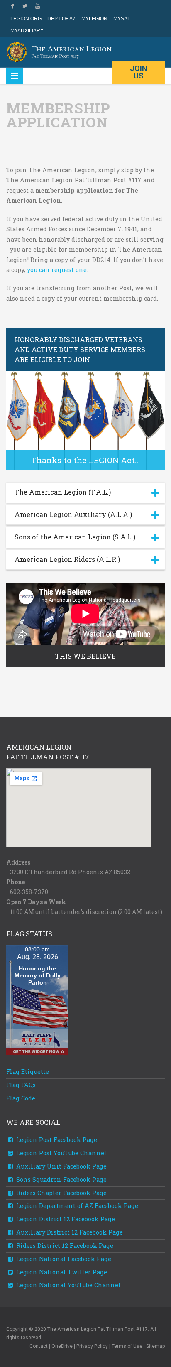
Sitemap (155, 1346)
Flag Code (20, 1098)
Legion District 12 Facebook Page (65, 1219)
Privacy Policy (92, 1346)
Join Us (138, 72)
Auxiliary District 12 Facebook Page (69, 1232)
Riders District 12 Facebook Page (64, 1245)
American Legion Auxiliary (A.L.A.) (73, 514)
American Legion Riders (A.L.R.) (67, 559)
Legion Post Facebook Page (56, 1140)
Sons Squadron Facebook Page (61, 1179)
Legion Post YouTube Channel (61, 1153)
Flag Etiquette (27, 1071)
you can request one (57, 270)
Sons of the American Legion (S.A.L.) (75, 536)
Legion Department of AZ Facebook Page (76, 1206)
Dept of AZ (61, 19)
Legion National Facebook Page (63, 1259)
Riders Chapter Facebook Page (61, 1193)
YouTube (37, 6)
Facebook (12, 6)
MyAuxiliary (27, 31)
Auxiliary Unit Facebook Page (61, 1166)
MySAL (121, 19)
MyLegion (94, 19)
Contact (38, 1346)
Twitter (25, 6)
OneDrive (62, 1346)
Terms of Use (127, 1346)
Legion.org (26, 19)
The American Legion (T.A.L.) (63, 492)
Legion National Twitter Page (61, 1272)
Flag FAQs (21, 1085)
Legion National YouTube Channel (68, 1285)
